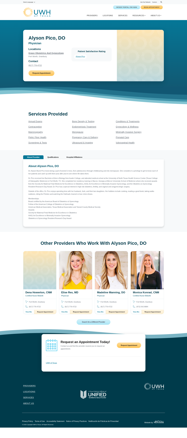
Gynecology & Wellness (127, 127)
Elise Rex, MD (69, 292)
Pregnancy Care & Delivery (85, 137)
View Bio (29, 312)
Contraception (35, 127)
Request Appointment (41, 73)
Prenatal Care (122, 137)
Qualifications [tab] (53, 157)
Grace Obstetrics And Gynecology (46, 53)
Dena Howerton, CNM (38, 292)
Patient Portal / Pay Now (126, 7)
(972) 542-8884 (142, 307)
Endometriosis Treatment (84, 127)
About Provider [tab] (33, 157)
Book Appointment (152, 7)
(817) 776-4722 (35, 65)
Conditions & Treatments (127, 121)
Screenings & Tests (37, 142)
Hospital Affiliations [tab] (74, 157)
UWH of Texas (51, 363)
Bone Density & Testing (83, 121)
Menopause (77, 132)
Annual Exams (35, 121)
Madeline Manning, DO (111, 292)
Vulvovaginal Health (125, 142)
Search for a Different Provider (93, 322)
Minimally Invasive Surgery (128, 132)
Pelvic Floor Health (37, 137)
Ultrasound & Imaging (82, 142)
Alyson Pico (80, 56)
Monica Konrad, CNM (146, 292)
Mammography (35, 132)
